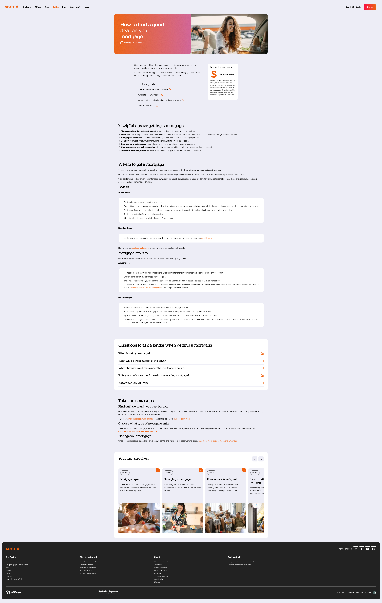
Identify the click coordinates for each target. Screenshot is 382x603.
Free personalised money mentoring (240, 562)
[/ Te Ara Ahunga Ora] (52, 592)
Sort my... (9, 562)
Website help (158, 579)
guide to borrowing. (182, 419)
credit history (206, 238)
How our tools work (160, 568)
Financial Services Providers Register (145, 288)
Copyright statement (161, 576)
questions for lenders (140, 248)
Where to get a (149, 95)
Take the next (146, 106)
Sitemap (157, 582)
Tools (8, 568)
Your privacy (158, 573)
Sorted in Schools (86, 565)
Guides (8, 570)
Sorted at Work (85, 570)
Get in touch (158, 565)
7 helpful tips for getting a (153, 89)
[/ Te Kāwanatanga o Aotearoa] (144, 592)
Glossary (9, 576)
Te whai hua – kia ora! (87, 568)
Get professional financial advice (239, 565)
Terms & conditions (160, 570)
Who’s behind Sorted (161, 562)
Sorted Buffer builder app (88, 573)
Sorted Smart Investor (87, 562)
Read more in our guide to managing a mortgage (218, 441)
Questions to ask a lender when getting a (159, 100)
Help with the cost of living (14, 579)
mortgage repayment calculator (141, 419)
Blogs (8, 573)
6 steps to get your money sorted (17, 565)
